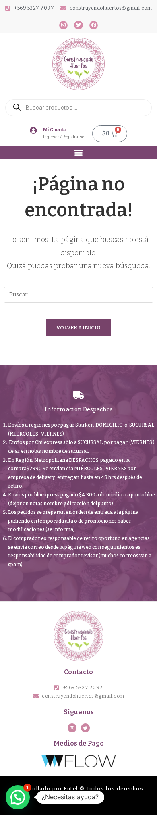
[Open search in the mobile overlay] (78, 107)
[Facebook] (93, 25)
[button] (78, 152)
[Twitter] (78, 25)
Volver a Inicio (78, 328)
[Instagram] (63, 25)
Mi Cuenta (54, 130)
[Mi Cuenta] (33, 130)
